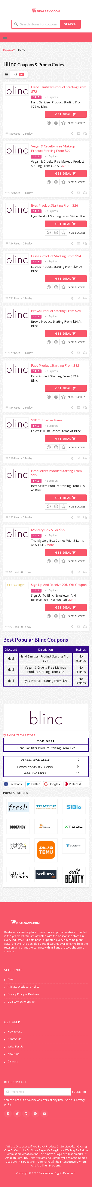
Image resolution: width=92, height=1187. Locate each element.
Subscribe (79, 1091)
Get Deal (63, 114)
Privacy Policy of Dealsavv (23, 994)
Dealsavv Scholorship (21, 1001)
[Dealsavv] (46, 10)
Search (70, 24)
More (65, 166)
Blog (10, 979)
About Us (13, 1054)
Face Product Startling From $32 (55, 365)
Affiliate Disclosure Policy (23, 986)
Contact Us (14, 1039)
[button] (13, 784)
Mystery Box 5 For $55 (48, 530)
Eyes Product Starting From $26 (54, 205)
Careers (13, 1061)
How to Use (15, 1031)
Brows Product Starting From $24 (56, 311)
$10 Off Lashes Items (46, 420)
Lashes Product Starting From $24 (56, 256)
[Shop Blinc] (46, 717)
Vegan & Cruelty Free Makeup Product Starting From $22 (53, 148)
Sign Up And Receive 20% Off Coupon (59, 584)
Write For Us (15, 1046)
